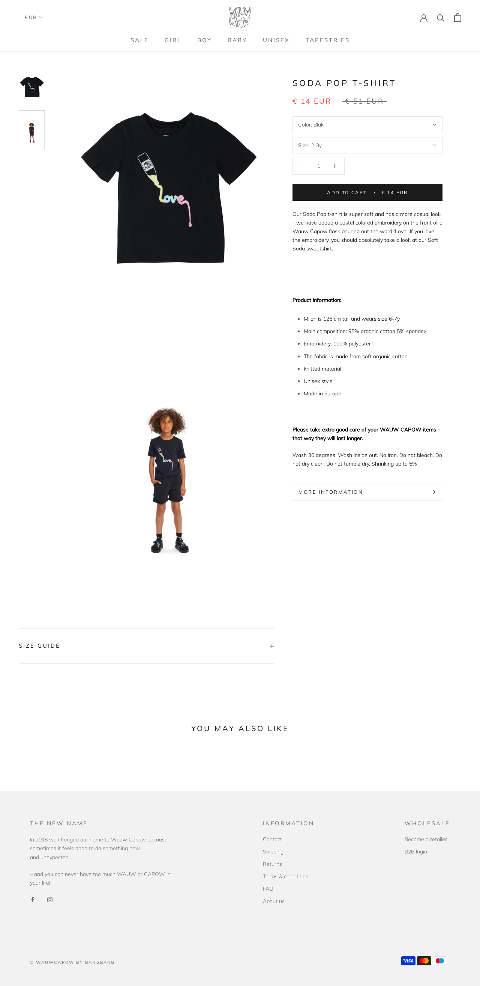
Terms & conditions (285, 876)
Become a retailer (426, 839)
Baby (237, 40)
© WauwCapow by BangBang (72, 962)
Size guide (39, 645)
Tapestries (328, 40)
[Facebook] (32, 899)
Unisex (276, 40)
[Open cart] (457, 17)
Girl (173, 40)
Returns (272, 864)
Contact (272, 839)
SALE (139, 40)
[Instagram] (49, 899)
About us (274, 901)
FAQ (268, 888)
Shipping (273, 851)
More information (330, 492)
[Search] (441, 17)
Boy (204, 40)
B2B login (416, 851)
